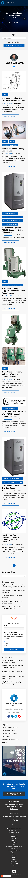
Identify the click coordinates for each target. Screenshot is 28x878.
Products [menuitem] (14, 827)
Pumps (5, 94)
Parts (12, 141)
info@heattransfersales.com (18, 816)
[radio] (14, 639)
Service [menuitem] (14, 838)
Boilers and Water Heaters (12, 220)
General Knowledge (10, 145)
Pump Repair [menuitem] (14, 836)
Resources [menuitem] (14, 842)
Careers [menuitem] (14, 855)
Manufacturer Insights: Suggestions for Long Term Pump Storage (13, 290)
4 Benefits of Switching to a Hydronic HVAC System (13, 677)
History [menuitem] (14, 859)
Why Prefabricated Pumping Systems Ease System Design (13, 683)
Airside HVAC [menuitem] (14, 848)
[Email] (14, 67)
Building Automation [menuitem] (14, 852)
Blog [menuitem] (14, 854)
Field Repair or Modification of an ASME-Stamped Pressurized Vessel (14, 414)
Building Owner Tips (10, 733)
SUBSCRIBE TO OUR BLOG (15, 45)
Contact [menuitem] (14, 865)
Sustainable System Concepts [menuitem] (14, 846)
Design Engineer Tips (10, 224)
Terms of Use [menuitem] (14, 863)
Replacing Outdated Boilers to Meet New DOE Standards (12, 666)
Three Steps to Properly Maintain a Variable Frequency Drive (12, 374)
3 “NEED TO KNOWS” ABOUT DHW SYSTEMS (13, 672)
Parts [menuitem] (14, 834)
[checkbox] (14, 642)
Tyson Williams (8, 103)
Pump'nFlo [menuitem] (14, 840)
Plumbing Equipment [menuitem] (14, 850)
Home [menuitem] (14, 825)
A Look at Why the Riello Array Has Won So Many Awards (12, 661)
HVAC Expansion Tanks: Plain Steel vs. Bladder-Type (14, 591)
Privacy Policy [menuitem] (14, 861)
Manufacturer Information (12, 217)
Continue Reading (14, 21)
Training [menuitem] (14, 844)
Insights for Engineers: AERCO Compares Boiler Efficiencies (12, 230)
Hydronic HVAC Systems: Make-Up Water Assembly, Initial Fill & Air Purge (13, 586)
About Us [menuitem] (14, 857)
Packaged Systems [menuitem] (14, 830)
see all (5, 742)
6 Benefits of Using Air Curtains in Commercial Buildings (12, 607)
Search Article (8, 572)
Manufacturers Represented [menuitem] (14, 828)
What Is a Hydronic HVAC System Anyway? (12, 596)
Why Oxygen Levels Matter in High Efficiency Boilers (12, 602)
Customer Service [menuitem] (14, 832)
